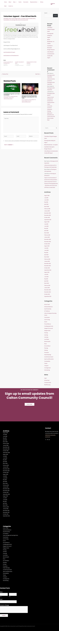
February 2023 (47, 285)
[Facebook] (45, 439)
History (41, 2)
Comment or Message (4, 605)
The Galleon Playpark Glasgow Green (51, 29)
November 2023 (47, 265)
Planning (46, 348)
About (10, 2)
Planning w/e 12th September (50, 167)
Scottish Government (48, 356)
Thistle (45, 363)
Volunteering (12, 20)
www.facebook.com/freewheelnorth (11, 55)
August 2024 (46, 246)
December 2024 (47, 239)
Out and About (47, 346)
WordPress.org (47, 384)
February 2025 (47, 235)
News (14, 2)
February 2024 (47, 259)
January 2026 (47, 210)
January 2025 (47, 237)
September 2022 (47, 296)
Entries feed (46, 380)
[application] (16, 2)
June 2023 (46, 276)
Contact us (10, 6)
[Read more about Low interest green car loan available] (12, 87)
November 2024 (47, 241)
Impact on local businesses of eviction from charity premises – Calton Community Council (51, 102)
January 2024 (47, 261)
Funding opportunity (13, 96)
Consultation (47, 317)
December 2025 (47, 213)
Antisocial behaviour (48, 306)
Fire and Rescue (47, 324)
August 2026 (46, 195)
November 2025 (47, 215)
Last (9, 596)
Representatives (33, 2)
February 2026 (47, 208)
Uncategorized (47, 367)
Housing (46, 332)
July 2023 (46, 274)
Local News (23, 18)
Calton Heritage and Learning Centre (10, 535)
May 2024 (46, 252)
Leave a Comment (7, 96)
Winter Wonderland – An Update (50, 41)
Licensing (46, 337)
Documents (25, 2)
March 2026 (46, 206)
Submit (4, 615)
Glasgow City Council (48, 328)
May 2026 (46, 202)
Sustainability (6, 20)
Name (1, 592)
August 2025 (46, 221)
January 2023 (47, 287)
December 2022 (47, 289)
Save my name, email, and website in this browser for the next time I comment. (21, 140)
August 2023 (46, 272)
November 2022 (47, 292)
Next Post (38, 74)
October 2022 (47, 294)
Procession (46, 352)
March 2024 (46, 257)
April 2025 (46, 230)
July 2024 (46, 248)
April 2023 (46, 281)
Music (45, 343)
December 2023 (47, 263)
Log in (45, 378)
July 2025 (46, 224)
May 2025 (46, 228)
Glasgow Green (17, 18)
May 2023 (46, 278)
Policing (46, 350)
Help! (5, 6)
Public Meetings (47, 354)
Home (5, 2)
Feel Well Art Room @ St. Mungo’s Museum (51, 47)
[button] (53, 4)
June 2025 (46, 226)
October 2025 (47, 217)
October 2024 (47, 243)
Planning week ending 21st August (50, 35)
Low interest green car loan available (12, 94)
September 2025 (47, 219)
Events (20, 2)
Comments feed (47, 382)
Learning (46, 335)
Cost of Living (47, 319)
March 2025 (46, 232)
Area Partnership (47, 309)
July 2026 (46, 197)
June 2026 (46, 200)
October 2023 (47, 268)
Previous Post (4, 74)
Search (45, 13)
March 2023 (46, 283)
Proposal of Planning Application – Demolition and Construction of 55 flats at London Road (51, 115)
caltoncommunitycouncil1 (49, 165)
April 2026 (46, 204)
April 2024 (46, 254)
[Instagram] (49, 439)
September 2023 (47, 270)
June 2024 (46, 250)
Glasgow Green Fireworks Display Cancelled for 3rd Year (29, 97)
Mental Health (47, 341)
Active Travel (11, 18)
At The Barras (47, 311)
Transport (10, 97)
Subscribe (29, 404)
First (1, 596)
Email (1, 599)
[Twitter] (47, 439)
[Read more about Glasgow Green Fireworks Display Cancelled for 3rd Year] (30, 88)
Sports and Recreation (30, 18)
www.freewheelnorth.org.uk (9, 52)
